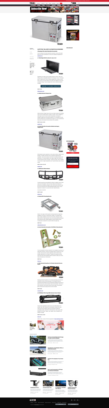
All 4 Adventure (32, 63)
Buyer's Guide (44, 368)
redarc (31, 66)
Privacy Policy (54, 402)
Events (58, 3)
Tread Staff (50, 364)
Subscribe (53, 3)
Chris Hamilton (50, 342)
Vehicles (38, 3)
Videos (50, 3)
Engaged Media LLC (37, 404)
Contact (35, 402)
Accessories (41, 336)
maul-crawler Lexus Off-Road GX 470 (32, 328)
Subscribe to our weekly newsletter (51, 86)
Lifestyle (42, 3)
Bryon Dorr (44, 392)
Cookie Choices (73, 404)
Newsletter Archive (41, 402)
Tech (46, 3)
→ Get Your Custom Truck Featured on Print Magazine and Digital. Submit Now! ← (57, 0)
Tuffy (33, 66)
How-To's (44, 336)
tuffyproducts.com (40, 91)
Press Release (64, 402)
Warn (30, 67)
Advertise (31, 402)
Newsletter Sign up (48, 402)
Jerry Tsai (31, 53)
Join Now (72, 166)
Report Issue (61, 404)
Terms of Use (59, 402)
